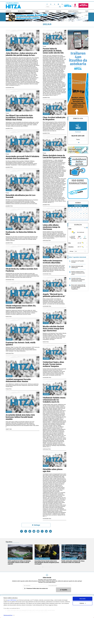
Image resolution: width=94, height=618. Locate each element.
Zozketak (58, 11)
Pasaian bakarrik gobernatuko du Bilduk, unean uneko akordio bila (53, 50)
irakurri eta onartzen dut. (37, 588)
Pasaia (7, 113)
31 (81, 209)
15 (83, 213)
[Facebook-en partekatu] (21, 531)
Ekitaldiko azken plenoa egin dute (52, 470)
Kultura (46, 323)
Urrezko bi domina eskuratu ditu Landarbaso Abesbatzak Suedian (78, 280)
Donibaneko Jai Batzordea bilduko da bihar (21, 233)
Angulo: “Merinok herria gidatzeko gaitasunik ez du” (54, 295)
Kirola (8, 110)
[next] (84, 206)
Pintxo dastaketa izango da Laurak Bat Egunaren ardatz (54, 156)
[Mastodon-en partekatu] (29, 531)
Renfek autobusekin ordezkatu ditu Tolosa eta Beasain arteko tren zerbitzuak (72, 561)
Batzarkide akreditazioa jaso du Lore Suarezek (20, 196)
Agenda (47, 11)
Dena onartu (82, 598)
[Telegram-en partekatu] (38, 531)
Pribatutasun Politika (31, 588)
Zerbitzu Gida (78, 118)
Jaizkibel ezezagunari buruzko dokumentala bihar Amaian (18, 380)
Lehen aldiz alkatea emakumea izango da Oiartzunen (51, 227)
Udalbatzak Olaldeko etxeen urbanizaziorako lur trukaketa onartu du (54, 400)
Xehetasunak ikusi (8, 615)
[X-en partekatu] (25, 531)
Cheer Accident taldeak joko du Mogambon (54, 118)
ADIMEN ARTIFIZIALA (73, 11)
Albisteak (8, 11)
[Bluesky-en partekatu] (34, 531)
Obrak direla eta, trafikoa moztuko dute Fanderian (22, 270)
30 (78, 209)
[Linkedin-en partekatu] (46, 531)
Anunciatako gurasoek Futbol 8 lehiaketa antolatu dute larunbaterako (22, 157)
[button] (80, 251)
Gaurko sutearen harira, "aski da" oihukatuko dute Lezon (78, 273)
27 (69, 209)
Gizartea (8, 265)
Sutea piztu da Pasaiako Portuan (77, 261)
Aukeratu (82, 603)
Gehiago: (71, 251)
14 (80, 213)
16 (86, 213)
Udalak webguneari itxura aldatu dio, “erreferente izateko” (21, 306)
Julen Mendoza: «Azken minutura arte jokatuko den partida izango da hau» (21, 54)
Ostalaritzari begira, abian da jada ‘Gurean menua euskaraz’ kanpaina (53, 364)
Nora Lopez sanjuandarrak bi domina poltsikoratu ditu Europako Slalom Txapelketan (78, 287)
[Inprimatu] (50, 531)
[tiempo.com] (87, 227)
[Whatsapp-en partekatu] (42, 531)
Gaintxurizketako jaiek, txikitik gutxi (77, 267)
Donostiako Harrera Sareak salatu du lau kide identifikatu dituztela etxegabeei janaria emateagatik (47, 562)
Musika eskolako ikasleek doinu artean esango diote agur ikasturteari (53, 328)
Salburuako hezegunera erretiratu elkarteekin (52, 261)
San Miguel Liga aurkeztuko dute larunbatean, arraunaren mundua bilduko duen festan (19, 117)
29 (75, 209)
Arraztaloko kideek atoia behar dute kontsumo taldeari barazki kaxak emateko (20, 417)
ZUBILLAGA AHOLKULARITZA (78, 135)
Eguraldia (78, 224)
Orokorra (9, 228)
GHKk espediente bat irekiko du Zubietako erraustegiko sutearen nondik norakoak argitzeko (19, 562)
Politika (8, 49)
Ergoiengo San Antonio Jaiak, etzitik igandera (20, 343)
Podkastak (35, 11)
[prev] (72, 206)
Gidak (86, 11)
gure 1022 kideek (12, 600)
